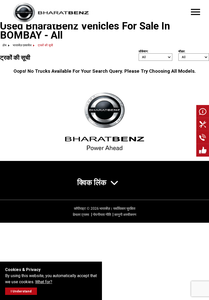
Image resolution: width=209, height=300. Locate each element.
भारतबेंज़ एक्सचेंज (22, 45)
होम (4, 45)
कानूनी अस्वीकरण (125, 215)
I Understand (21, 291)
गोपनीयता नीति (102, 215)
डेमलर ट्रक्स (81, 215)
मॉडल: (181, 51)
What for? (43, 281)
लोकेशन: (143, 51)
